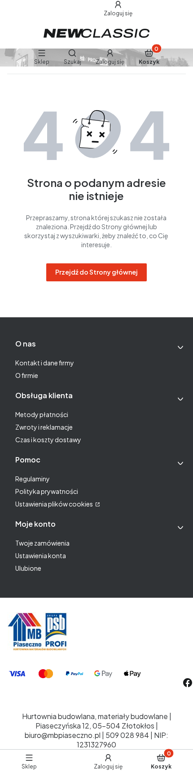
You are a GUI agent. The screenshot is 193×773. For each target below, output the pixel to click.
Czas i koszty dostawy (48, 439)
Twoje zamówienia (42, 543)
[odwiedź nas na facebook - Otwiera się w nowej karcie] (187, 682)
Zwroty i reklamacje (44, 427)
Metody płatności (41, 414)
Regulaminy (32, 479)
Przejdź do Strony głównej (96, 272)
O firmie (26, 375)
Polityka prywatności (46, 491)
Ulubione (28, 568)
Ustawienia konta (40, 555)
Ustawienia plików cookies (54, 504)
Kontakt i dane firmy (44, 363)
